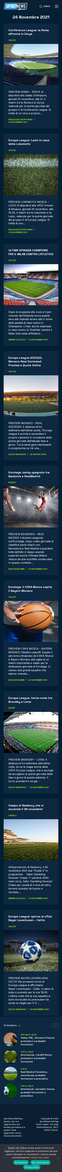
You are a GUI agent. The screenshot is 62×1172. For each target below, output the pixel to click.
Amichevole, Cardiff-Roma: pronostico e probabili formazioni (36, 1058)
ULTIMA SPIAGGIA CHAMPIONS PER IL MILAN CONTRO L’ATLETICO (30, 252)
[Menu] (56, 6)
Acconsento (21, 1162)
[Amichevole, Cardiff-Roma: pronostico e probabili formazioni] (10, 1057)
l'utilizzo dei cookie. (40, 1157)
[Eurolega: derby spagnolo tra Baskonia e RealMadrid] (31, 506)
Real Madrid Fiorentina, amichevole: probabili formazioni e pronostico (34, 1075)
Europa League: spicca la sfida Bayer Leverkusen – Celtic (30, 918)
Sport (11, 708)
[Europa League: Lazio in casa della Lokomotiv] (31, 174)
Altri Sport (25, 1034)
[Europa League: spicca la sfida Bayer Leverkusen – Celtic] (31, 950)
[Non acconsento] (58, 1158)
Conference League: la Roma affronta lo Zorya (28, 32)
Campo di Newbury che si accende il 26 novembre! (26, 807)
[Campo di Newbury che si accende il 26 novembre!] (31, 839)
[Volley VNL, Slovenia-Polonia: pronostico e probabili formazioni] (10, 1039)
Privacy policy (32, 1167)
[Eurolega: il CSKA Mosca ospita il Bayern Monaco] (31, 621)
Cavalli (12, 815)
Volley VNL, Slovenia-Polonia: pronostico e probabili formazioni (38, 1041)
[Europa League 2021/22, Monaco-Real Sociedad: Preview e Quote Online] (31, 395)
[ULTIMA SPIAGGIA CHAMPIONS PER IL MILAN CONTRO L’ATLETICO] (31, 284)
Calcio (12, 40)
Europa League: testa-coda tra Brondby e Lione (30, 699)
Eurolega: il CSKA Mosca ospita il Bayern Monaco (30, 588)
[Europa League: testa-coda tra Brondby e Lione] (31, 732)
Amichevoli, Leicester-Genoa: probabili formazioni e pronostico (38, 1092)
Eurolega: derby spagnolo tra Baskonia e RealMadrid (29, 474)
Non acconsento (40, 1162)
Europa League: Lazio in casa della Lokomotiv (28, 142)
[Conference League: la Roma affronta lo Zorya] (31, 64)
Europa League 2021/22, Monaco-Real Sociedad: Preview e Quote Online (25, 361)
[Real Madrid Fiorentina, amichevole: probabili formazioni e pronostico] (10, 1074)
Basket (12, 482)
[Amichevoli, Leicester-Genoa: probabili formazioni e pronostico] (10, 1091)
